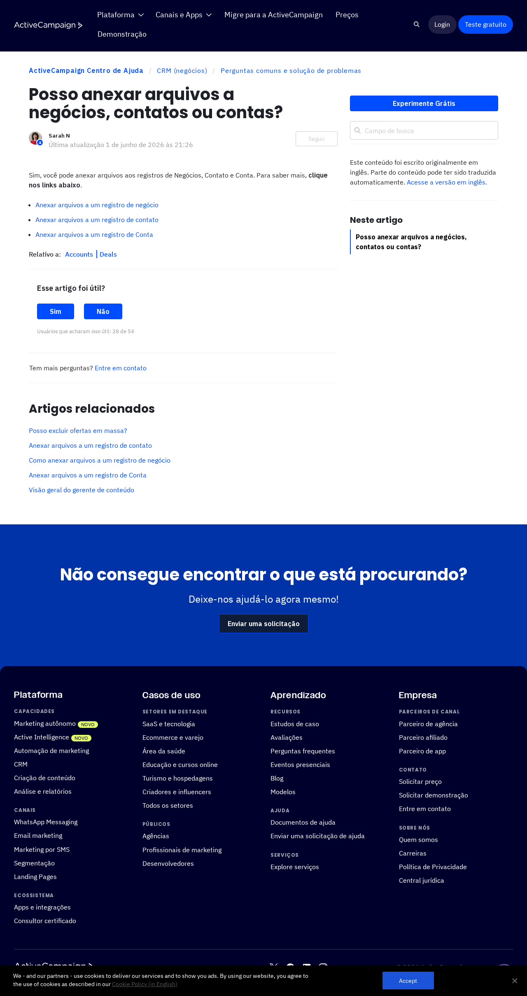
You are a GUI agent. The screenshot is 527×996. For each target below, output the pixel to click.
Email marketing (38, 835)
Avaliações (286, 737)
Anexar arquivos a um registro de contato (97, 219)
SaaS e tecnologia (168, 724)
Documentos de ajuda (303, 822)
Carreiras (413, 853)
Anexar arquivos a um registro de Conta (94, 234)
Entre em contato (121, 368)
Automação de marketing (51, 750)
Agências (155, 836)
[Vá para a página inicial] (48, 24)
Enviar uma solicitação (264, 624)
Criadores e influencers (176, 792)
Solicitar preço (420, 781)
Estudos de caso (294, 724)
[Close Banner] (514, 980)
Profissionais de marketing (182, 849)
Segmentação (34, 862)
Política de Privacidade (433, 867)
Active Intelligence (41, 737)
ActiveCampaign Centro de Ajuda (86, 70)
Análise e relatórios (43, 791)
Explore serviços (294, 867)
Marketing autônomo (45, 723)
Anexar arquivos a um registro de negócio (97, 205)
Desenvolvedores (168, 863)
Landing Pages (35, 876)
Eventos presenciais (300, 764)
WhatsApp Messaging (45, 822)
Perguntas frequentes (302, 751)
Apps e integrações (42, 907)
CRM (21, 764)
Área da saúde (163, 751)
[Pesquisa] (417, 24)
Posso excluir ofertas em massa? (78, 430)
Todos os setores (167, 805)
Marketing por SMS (42, 849)
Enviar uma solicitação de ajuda (317, 836)
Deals (108, 254)
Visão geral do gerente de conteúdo (81, 490)
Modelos (283, 792)
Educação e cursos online (180, 764)
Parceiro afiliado (423, 737)
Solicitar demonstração (433, 795)
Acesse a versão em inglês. (447, 182)
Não (103, 311)
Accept (408, 980)
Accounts (80, 254)
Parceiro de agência (428, 724)
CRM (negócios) (182, 70)
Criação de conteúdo (44, 778)
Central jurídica (421, 880)
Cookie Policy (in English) (144, 984)
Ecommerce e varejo (172, 737)
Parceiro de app (422, 751)
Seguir (316, 139)
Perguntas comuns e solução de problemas (291, 70)
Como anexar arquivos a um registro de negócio (99, 460)
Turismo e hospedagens (177, 778)
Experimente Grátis (424, 103)
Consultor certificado (45, 921)
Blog (276, 778)
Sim (55, 311)
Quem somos (418, 839)
